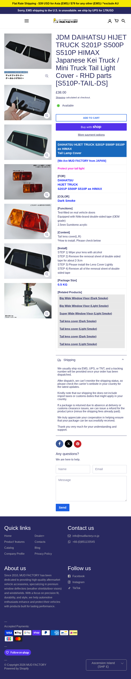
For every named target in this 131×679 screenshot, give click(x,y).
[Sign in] (109, 21)
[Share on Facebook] (59, 444)
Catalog (9, 547)
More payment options (91, 134)
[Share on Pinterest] (77, 444)
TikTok (76, 588)
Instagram (78, 582)
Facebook (78, 576)
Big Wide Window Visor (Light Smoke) (84, 305)
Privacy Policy (43, 553)
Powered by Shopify (16, 668)
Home (8, 535)
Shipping (60, 97)
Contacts (40, 541)
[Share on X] (68, 444)
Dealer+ (39, 535)
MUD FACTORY (36, 664)
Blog (37, 547)
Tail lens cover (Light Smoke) (78, 328)
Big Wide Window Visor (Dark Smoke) (84, 298)
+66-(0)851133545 (83, 541)
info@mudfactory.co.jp (85, 535)
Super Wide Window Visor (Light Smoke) (86, 313)
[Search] (123, 21)
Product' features (14, 541)
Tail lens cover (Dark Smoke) (78, 321)
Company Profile (14, 553)
